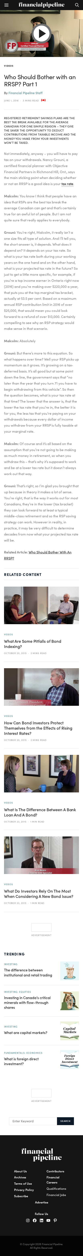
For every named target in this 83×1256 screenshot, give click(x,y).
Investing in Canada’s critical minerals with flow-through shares (27, 1002)
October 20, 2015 (15, 653)
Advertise (41, 1202)
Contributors (55, 1171)
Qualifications (56, 1189)
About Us (20, 1171)
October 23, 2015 (15, 821)
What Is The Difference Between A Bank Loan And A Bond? (40, 812)
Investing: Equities (17, 991)
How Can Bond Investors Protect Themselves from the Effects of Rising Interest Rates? (38, 728)
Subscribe (21, 1196)
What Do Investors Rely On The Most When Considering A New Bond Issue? (38, 893)
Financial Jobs (56, 1195)
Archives (20, 1177)
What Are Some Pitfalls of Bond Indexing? (32, 643)
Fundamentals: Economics (23, 1052)
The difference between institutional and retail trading (28, 972)
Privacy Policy (24, 1190)
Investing (11, 964)
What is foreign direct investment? (21, 1061)
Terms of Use (23, 1183)
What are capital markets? (25, 1032)
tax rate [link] (67, 183)
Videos (8, 65)
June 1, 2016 (11, 100)
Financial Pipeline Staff (25, 93)
